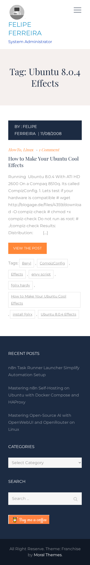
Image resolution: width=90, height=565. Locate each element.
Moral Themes (48, 554)
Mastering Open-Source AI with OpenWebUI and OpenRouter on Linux (41, 422)
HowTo (14, 149)
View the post (27, 248)
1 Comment (49, 149)
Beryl (26, 263)
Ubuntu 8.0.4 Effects (58, 314)
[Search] (75, 498)
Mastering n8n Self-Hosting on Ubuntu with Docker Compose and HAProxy (43, 395)
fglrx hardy (20, 285)
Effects (17, 274)
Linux (28, 149)
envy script (41, 274)
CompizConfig (52, 263)
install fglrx (22, 314)
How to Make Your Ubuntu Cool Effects (43, 161)
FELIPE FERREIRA (25, 29)
